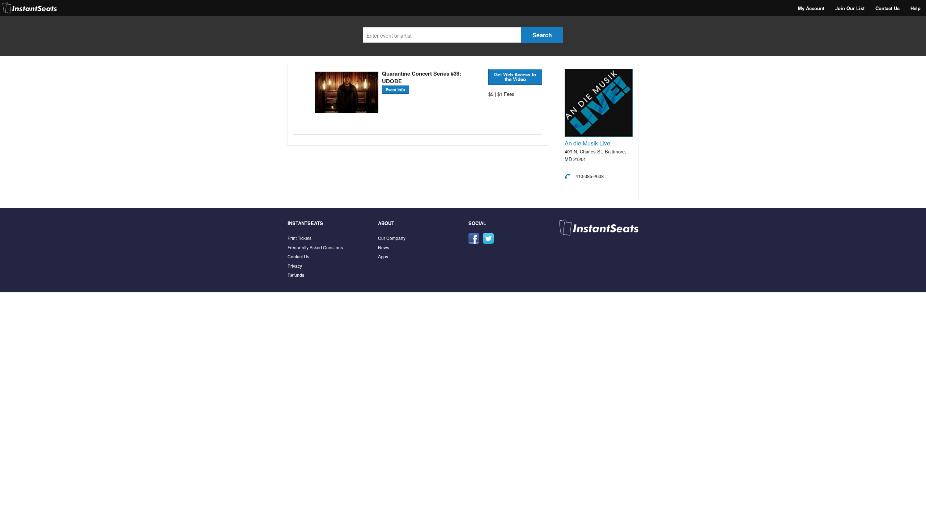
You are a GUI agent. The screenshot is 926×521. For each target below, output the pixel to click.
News (383, 247)
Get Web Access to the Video (515, 76)
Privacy (295, 266)
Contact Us (887, 8)
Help (915, 8)
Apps (383, 256)
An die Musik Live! (588, 143)
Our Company (391, 238)
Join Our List (850, 8)
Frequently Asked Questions (315, 247)
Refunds (296, 275)
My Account (811, 8)
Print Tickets (299, 238)
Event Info (395, 89)
